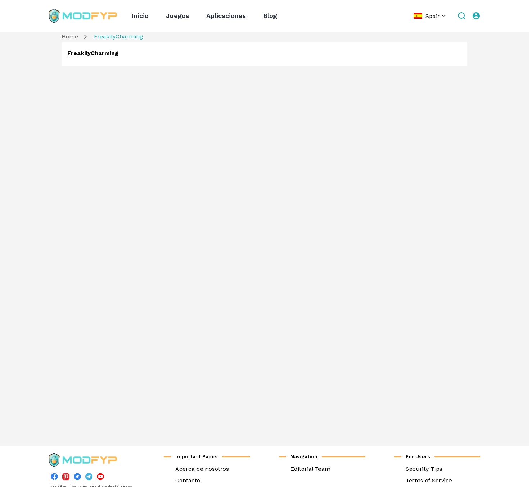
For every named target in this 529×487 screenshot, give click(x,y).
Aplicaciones (226, 15)
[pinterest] (65, 476)
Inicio (140, 15)
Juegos (177, 15)
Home (70, 36)
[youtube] (100, 478)
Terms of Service (429, 480)
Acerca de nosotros (202, 468)
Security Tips (424, 468)
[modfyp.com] (83, 16)
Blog (270, 15)
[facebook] (54, 478)
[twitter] (77, 478)
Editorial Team (310, 468)
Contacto (187, 480)
